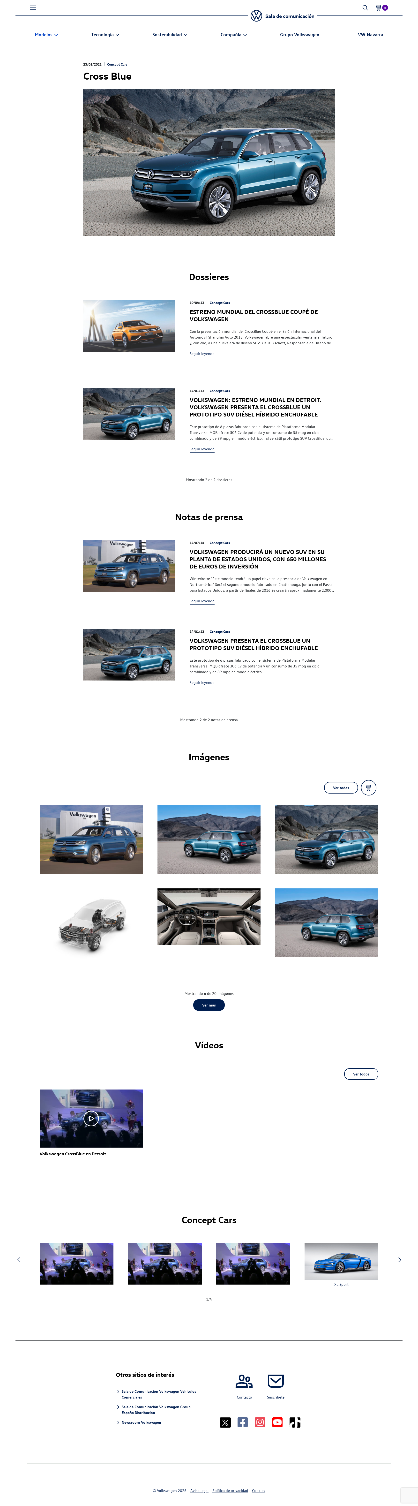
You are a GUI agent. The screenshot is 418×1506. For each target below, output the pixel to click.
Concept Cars (117, 64)
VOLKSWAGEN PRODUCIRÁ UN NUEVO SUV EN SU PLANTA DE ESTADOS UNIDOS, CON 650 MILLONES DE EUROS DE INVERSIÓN (258, 559)
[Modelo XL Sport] (341, 1262)
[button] (33, 7)
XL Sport (341, 1284)
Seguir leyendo (202, 353)
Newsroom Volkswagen (141, 1422)
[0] (379, 7)
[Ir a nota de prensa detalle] (129, 572)
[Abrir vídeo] (91, 1119)
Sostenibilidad (167, 34)
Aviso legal (199, 1490)
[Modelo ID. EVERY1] (165, 1264)
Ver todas (341, 787)
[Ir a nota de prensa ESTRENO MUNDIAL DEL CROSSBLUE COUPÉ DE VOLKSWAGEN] (129, 332)
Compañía (231, 34)
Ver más (209, 1005)
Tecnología (102, 34)
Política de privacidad (230, 1490)
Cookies (258, 1490)
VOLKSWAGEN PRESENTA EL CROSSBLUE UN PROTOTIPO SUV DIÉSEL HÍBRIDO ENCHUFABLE (254, 644)
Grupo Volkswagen (299, 34)
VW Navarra (370, 34)
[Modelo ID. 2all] (76, 1264)
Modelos (43, 34)
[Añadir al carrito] (368, 787)
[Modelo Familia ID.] (253, 1264)
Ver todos (361, 1074)
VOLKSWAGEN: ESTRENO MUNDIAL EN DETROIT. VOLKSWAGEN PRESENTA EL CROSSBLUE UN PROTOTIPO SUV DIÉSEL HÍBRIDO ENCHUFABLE (255, 407)
